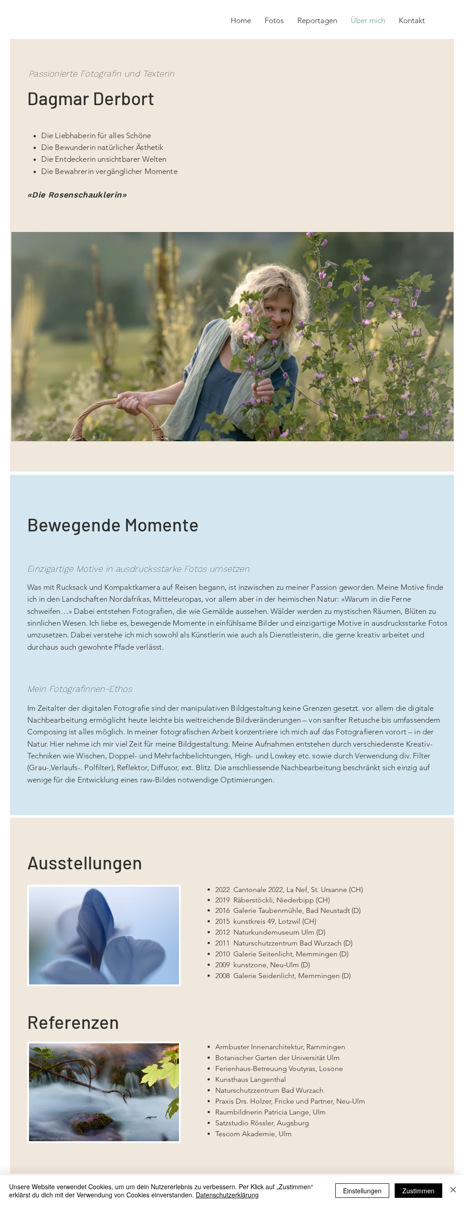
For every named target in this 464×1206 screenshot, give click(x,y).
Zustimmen (418, 1190)
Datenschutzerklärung (227, 1194)
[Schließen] (453, 1190)
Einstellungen (362, 1190)
